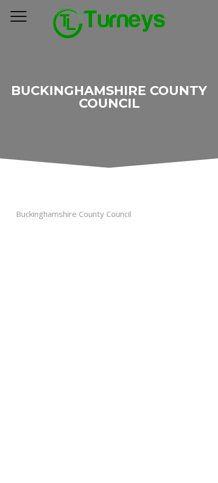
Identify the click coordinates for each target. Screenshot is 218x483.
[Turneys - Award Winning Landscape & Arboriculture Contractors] (109, 23)
